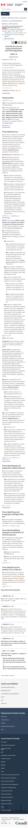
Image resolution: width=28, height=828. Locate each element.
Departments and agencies (8, 745)
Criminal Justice (5, 720)
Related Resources (6, 690)
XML (9, 31)
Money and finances (6, 794)
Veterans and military (6, 803)
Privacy (4, 821)
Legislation (5, 21)
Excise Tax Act (21, 76)
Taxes (2, 771)
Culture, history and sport (7, 781)
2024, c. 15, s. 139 (15, 525)
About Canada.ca (6, 819)
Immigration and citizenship (8, 755)
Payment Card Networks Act (14, 228)
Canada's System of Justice (8, 726)
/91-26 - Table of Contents (10, 23)
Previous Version (6, 93)
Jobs (2, 752)
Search (3, 697)
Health (2, 768)
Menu (4, 14)
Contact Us (4, 703)
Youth (2, 807)
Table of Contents (9, 38)
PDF (17, 31)
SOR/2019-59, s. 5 (15, 215)
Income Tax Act (8, 123)
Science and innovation (7, 797)
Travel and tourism (6, 758)
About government (6, 748)
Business (3, 762)
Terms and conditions (18, 819)
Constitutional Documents (8, 687)
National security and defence (8, 778)
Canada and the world (6, 791)
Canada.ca (3, 18)
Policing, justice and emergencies (9, 784)
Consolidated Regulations (15, 21)
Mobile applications (15, 817)
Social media (4, 817)
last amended (7, 34)
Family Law (4, 716)
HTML (11, 29)
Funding (3, 723)
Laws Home (23, 18)
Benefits (3, 765)
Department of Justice (13, 18)
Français (25, 1)
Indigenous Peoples (6, 800)
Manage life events (6, 810)
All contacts (4, 742)
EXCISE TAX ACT (13, 57)
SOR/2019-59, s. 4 (6, 125)
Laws (2, 729)
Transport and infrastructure (8, 787)
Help (2, 700)
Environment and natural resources (10, 774)
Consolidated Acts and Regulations (10, 693)
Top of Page (4, 823)
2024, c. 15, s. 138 (6, 335)
